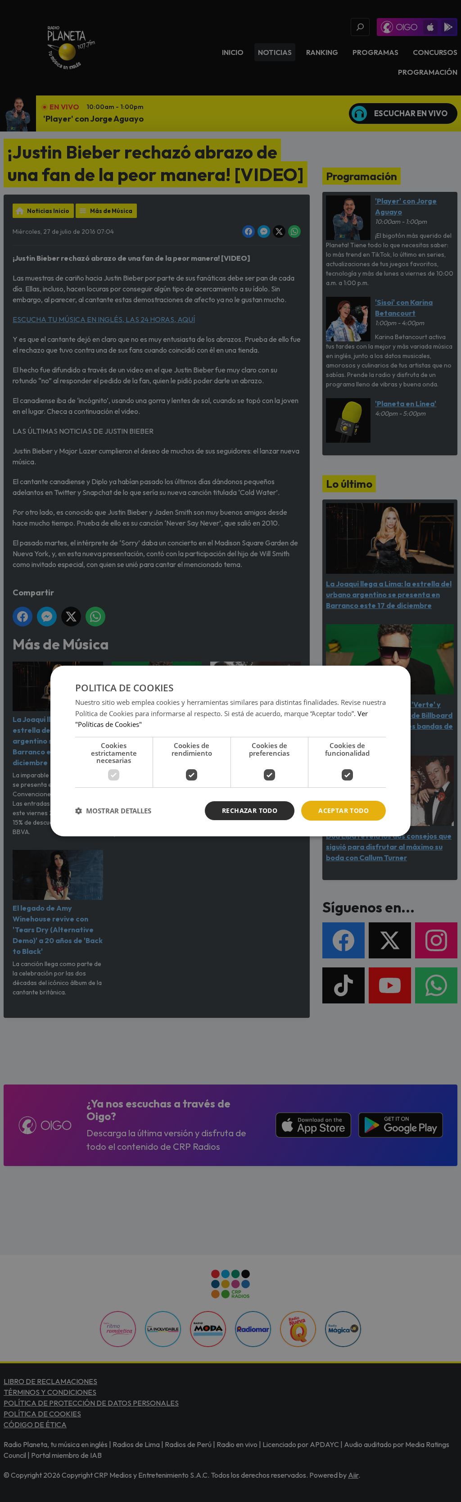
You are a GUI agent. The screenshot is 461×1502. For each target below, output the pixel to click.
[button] (113, 811)
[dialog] (230, 751)
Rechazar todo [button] (249, 810)
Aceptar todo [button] (343, 810)
